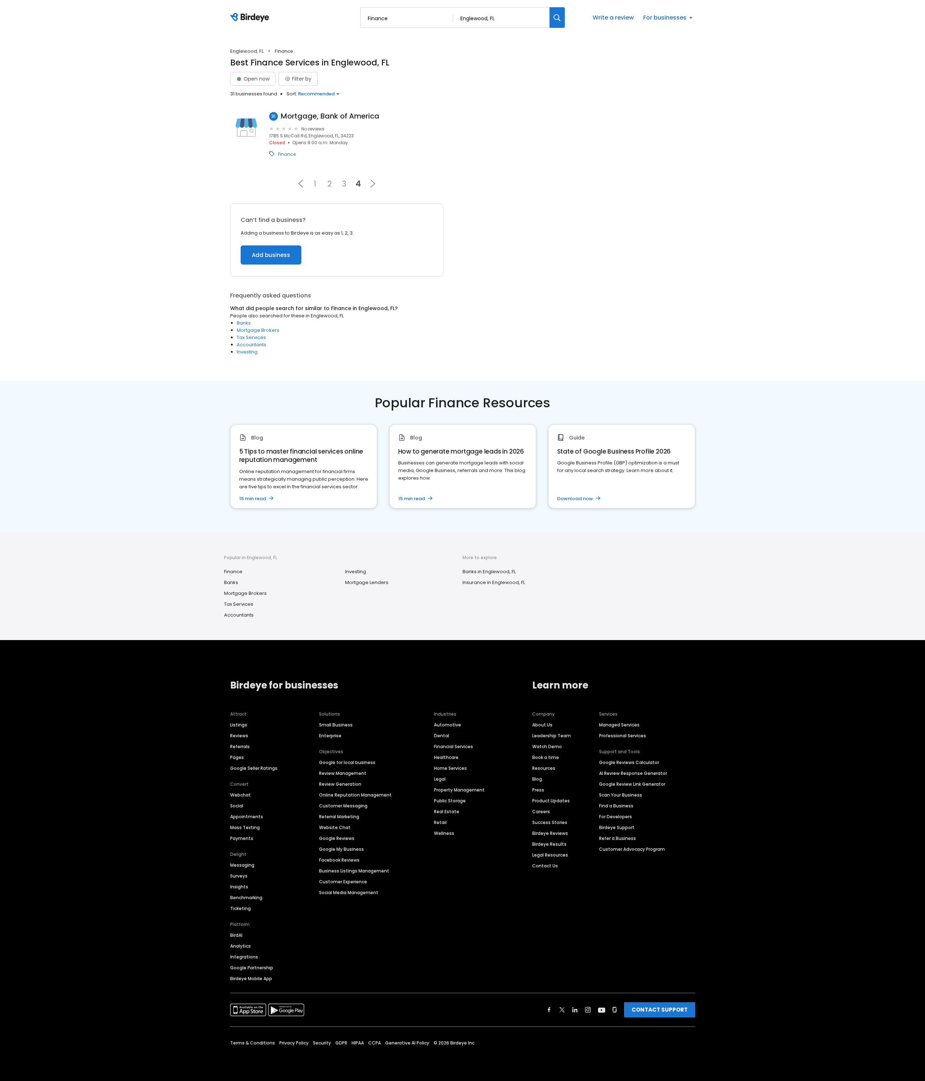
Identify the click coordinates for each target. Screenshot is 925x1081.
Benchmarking (246, 898)
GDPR (341, 1043)
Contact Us (545, 866)
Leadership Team (551, 736)
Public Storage (450, 801)
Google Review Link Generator (632, 784)
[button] (300, 184)
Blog (537, 779)
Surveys (239, 876)
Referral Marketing (339, 817)
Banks (244, 322)
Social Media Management (348, 892)
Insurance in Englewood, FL (493, 582)
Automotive (447, 725)
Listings (238, 725)
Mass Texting (245, 827)
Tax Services (251, 337)
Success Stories (549, 822)
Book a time (545, 757)
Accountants (251, 344)
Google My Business (341, 849)
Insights (239, 887)
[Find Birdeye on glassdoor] (614, 1009)
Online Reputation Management (355, 795)
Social (236, 806)
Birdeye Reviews (550, 833)
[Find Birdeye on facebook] (549, 1009)
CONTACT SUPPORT (660, 1009)
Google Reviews (336, 838)
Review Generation (340, 784)
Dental (441, 736)
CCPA (374, 1043)
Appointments (246, 817)
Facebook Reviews (339, 860)
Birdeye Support (616, 827)
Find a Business (616, 806)
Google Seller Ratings (254, 768)
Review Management (342, 773)
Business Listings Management (354, 871)
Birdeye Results (549, 844)
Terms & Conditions (252, 1043)
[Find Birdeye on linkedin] (575, 1009)
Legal (440, 779)
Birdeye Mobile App (251, 978)
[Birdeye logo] (251, 18)
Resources (543, 768)
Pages (237, 757)
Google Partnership (251, 968)
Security (322, 1043)
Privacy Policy (294, 1043)
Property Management (459, 790)
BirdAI (236, 935)
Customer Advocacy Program (632, 849)
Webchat (240, 795)
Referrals (240, 746)
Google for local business (347, 762)
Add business (271, 255)
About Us (542, 725)
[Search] (557, 17)
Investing (247, 351)
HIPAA (358, 1043)
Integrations (244, 957)
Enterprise (330, 736)
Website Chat (334, 827)
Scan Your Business (620, 795)
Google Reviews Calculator (629, 762)
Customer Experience (343, 882)
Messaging (242, 865)
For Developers (615, 817)
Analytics (240, 946)
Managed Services (619, 725)
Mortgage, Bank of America (330, 116)
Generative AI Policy (407, 1043)
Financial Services (453, 746)
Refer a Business (617, 838)
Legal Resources (550, 855)
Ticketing (240, 908)
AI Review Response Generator (633, 773)
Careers (541, 811)
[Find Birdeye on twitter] (562, 1009)
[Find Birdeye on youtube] (601, 1009)
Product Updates (551, 801)
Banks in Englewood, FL (489, 571)
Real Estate (446, 811)
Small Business (336, 725)
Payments (241, 838)
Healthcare (446, 757)
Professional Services (622, 736)
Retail (440, 822)
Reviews (239, 736)
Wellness (444, 833)
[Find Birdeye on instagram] (588, 1009)
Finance (287, 154)
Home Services (450, 768)
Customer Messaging (343, 806)
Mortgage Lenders (366, 582)
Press (538, 790)
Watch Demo (547, 746)
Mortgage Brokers (258, 330)
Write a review (613, 17)
